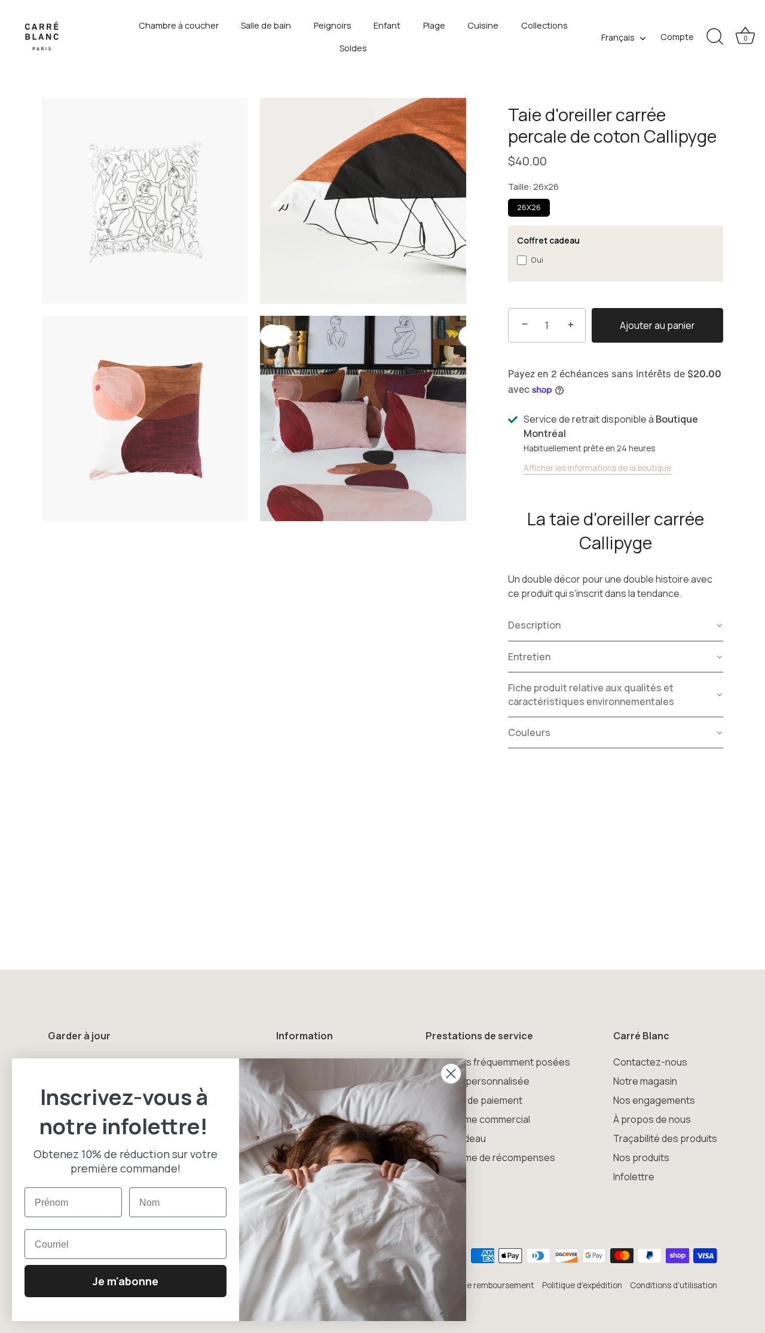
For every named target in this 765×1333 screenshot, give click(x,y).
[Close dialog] (450, 1073)
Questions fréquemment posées (498, 1062)
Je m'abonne (125, 1281)
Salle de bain (266, 25)
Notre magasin (645, 1081)
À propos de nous (652, 1119)
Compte (677, 36)
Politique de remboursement (480, 1285)
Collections (544, 25)
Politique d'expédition (582, 1285)
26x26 (529, 207)
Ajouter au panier (657, 325)
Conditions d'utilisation (673, 1285)
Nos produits (641, 1157)
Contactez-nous (650, 1062)
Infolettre (633, 1176)
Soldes (353, 48)
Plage (434, 25)
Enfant (387, 25)
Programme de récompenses (490, 1157)
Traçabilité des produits (665, 1138)
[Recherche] (715, 37)
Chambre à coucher (179, 25)
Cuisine (482, 25)
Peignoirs (332, 25)
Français (618, 37)
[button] (615, 625)
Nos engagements (654, 1100)
